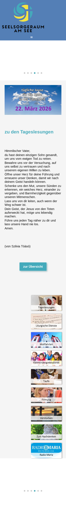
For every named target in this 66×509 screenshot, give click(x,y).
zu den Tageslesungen (29, 131)
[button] (31, 37)
